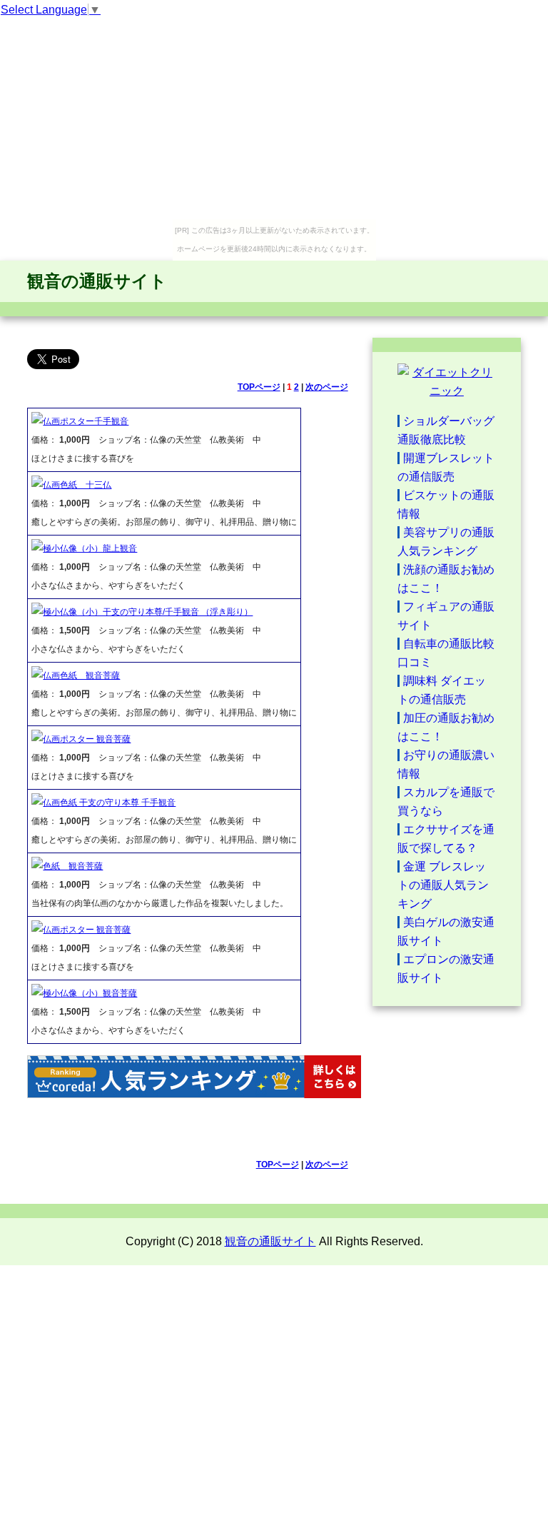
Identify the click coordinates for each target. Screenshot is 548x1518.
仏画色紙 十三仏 (77, 485)
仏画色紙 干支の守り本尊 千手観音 (109, 803)
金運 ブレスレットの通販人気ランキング (443, 885)
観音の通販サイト (97, 281)
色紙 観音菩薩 (73, 866)
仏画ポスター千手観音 (85, 421)
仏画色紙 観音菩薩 (81, 675)
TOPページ (259, 387)
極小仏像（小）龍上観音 (90, 548)
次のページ (326, 387)
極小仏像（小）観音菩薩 (90, 993)
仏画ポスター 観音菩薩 (87, 739)
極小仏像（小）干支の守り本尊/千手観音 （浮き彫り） (148, 612)
